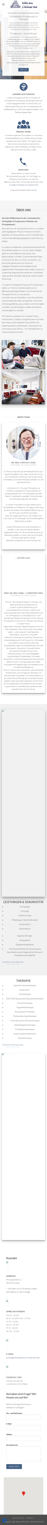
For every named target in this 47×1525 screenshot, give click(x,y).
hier (35, 190)
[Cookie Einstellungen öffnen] (5, 1522)
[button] (3, 4)
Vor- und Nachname (14, 1413)
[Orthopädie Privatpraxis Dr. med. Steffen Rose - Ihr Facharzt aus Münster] (24, 4)
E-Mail (8, 1424)
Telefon (9, 1434)
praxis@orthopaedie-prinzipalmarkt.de (23, 185)
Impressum (30, 1518)
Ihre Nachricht (12, 1445)
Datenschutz (18, 1518)
